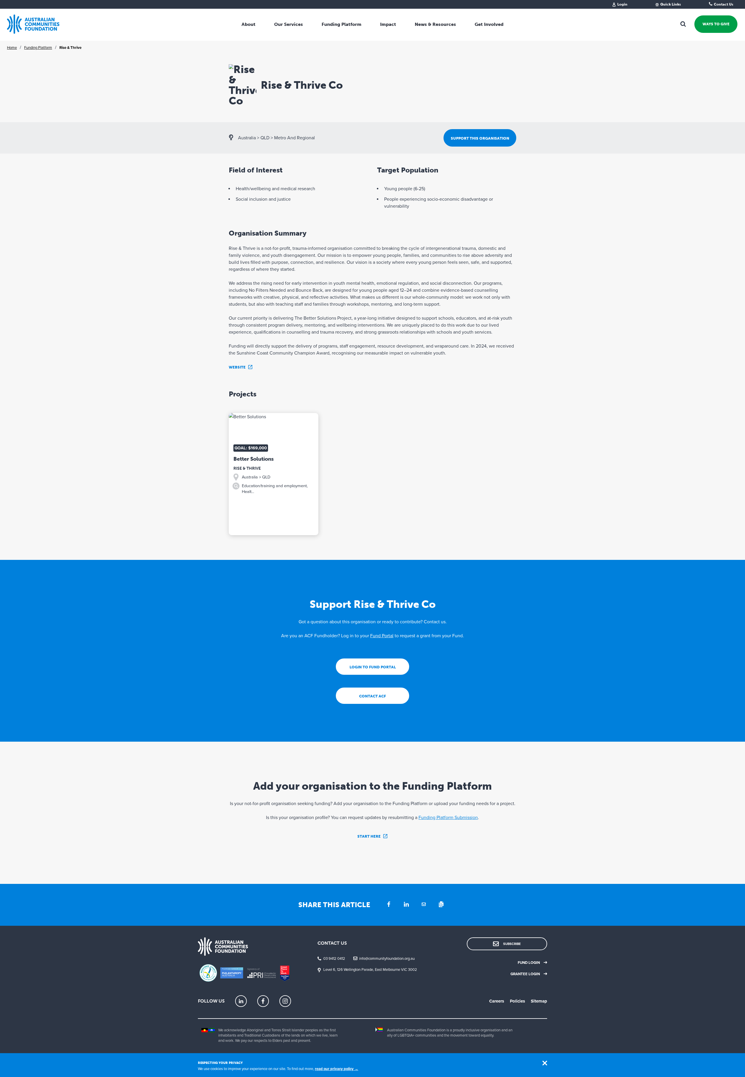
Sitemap (539, 1001)
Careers (496, 1001)
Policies (517, 1001)
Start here (369, 836)
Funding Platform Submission (448, 817)
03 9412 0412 (334, 958)
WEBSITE (237, 367)
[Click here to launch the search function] (683, 24)
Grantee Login (525, 974)
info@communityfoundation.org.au (387, 958)
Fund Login (529, 962)
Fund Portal (381, 636)
